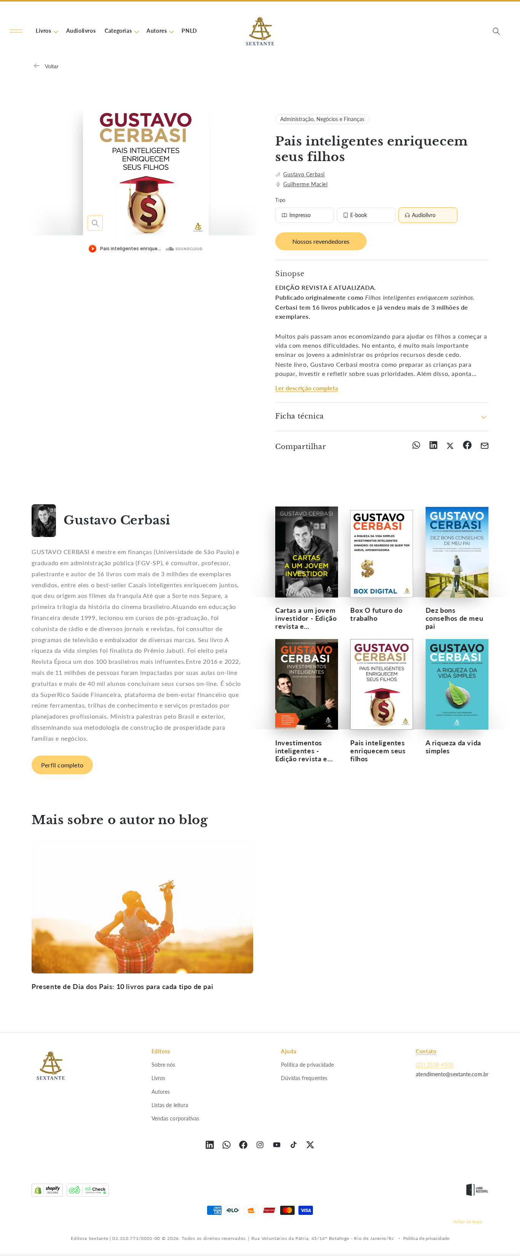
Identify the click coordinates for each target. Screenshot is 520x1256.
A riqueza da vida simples (453, 746)
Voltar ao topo (467, 1221)
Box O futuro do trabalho (376, 615)
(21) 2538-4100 (434, 1064)
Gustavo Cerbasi (304, 174)
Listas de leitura (170, 1104)
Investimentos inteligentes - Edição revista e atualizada (301, 750)
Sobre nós (163, 1064)
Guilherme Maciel (305, 184)
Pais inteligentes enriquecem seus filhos (377, 750)
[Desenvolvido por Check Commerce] (88, 1192)
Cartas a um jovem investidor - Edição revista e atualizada (306, 619)
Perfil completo (62, 765)
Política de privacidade (307, 1064)
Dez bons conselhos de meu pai (454, 619)
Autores (161, 1091)
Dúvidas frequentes (304, 1078)
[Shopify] (47, 1192)
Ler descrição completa (306, 388)
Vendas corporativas (175, 1118)
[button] (16, 31)
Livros (159, 1078)
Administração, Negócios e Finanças (322, 119)
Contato (426, 1051)
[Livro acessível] (477, 1192)
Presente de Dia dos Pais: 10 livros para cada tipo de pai (122, 987)
